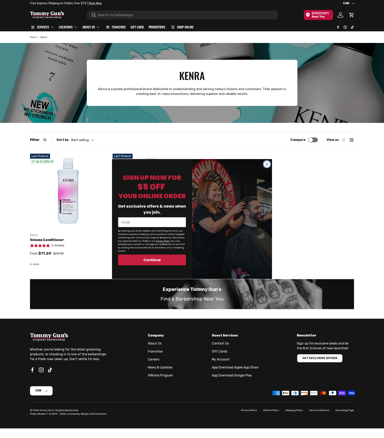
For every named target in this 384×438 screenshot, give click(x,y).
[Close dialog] (266, 164)
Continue (152, 259)
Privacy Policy (163, 241)
